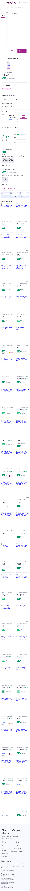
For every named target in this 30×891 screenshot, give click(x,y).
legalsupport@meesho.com (7, 886)
